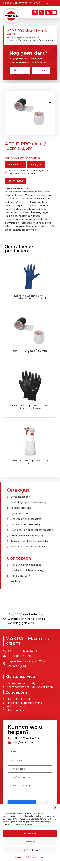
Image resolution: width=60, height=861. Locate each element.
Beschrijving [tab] (15, 181)
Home (10, 37)
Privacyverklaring (35, 857)
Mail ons (16, 3)
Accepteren (30, 833)
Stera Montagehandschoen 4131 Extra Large (30, 407)
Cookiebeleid (21, 857)
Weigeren (30, 841)
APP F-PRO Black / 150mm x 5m (30, 352)
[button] (55, 807)
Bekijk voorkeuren (30, 850)
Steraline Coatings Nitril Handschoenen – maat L (30, 297)
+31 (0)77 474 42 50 (38, 3)
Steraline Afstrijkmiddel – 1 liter (30, 462)
